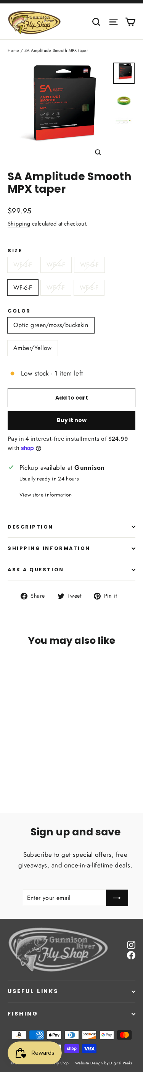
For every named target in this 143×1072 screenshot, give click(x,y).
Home (13, 50)
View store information (45, 494)
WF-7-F (56, 287)
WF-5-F (89, 264)
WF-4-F (56, 264)
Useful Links (33, 991)
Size (15, 250)
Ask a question (36, 569)
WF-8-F (89, 287)
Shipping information (49, 548)
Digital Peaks (120, 1063)
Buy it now (72, 420)
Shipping (19, 223)
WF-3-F (22, 264)
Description (30, 527)
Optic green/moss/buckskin (50, 325)
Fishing (23, 1013)
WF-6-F (22, 287)
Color (19, 311)
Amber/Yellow (32, 347)
